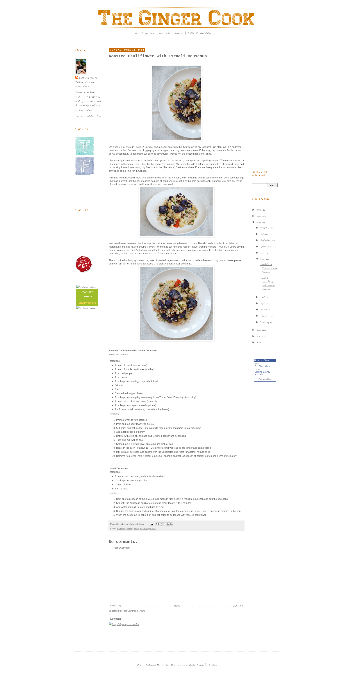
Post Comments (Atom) (133, 611)
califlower (121, 528)
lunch (136, 528)
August (264, 246)
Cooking (258, 372)
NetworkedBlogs (261, 360)
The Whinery (124, 354)
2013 (259, 216)
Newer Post (115, 605)
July (263, 252)
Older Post (238, 605)
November (266, 227)
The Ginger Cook (262, 366)
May (263, 297)
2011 (259, 330)
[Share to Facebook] (168, 524)
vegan (142, 528)
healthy (129, 528)
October (265, 234)
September (266, 240)
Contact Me (165, 33)
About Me (179, 33)
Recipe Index (148, 33)
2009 (260, 342)
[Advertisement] (176, 577)
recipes (92, 303)
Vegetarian (259, 374)
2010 (259, 336)
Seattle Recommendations (200, 33)
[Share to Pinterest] (171, 524)
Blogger (212, 664)
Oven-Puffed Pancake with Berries (268, 268)
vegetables (151, 528)
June (263, 259)
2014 (259, 209)
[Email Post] (151, 524)
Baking (266, 372)
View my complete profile (88, 115)
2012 (259, 222)
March (265, 309)
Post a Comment (121, 548)
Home (135, 33)
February (266, 315)
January (265, 322)
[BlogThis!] (161, 524)
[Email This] (157, 524)
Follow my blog (264, 379)
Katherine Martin (88, 77)
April (263, 303)
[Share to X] (164, 524)
